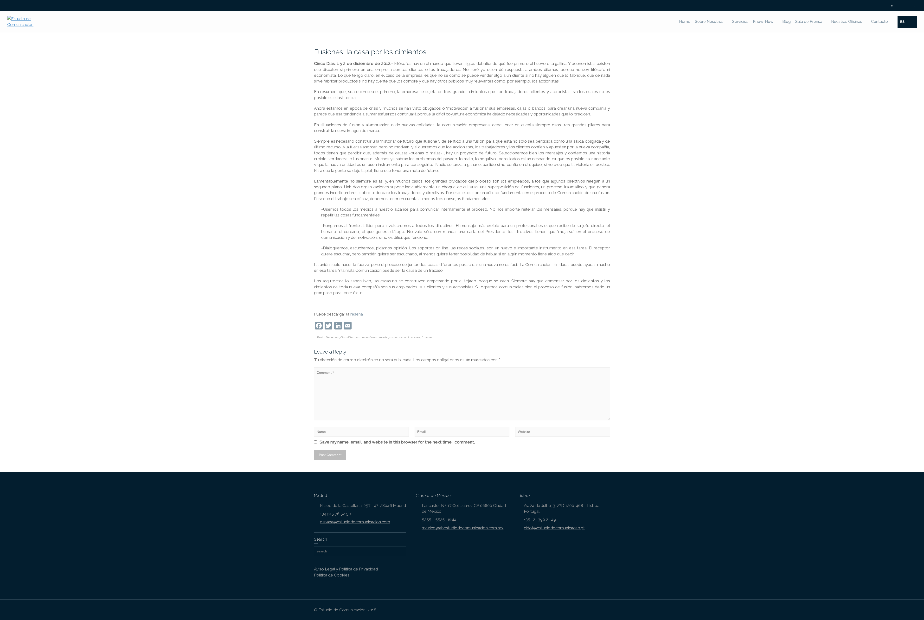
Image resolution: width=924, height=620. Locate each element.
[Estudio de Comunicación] (27, 21)
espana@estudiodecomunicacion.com (355, 521)
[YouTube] (915, 6)
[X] (892, 6)
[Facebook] (898, 6)
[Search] (912, 22)
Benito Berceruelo (328, 337)
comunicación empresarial (371, 337)
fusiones (427, 337)
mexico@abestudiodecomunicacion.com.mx (462, 527)
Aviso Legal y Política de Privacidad (346, 569)
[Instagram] (909, 6)
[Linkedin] (903, 6)
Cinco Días (346, 337)
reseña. (357, 314)
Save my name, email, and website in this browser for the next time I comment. (397, 442)
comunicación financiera (405, 337)
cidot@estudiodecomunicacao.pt (554, 527)
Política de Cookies (332, 575)
